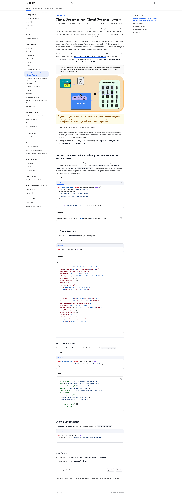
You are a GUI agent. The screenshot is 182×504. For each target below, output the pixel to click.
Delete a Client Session (140, 29)
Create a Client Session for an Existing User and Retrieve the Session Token (145, 19)
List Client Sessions (139, 23)
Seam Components (94, 67)
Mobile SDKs (48, 8)
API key (116, 118)
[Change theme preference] (154, 3)
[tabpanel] (90, 196)
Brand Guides (59, 8)
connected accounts (63, 59)
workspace (64, 122)
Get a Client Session (139, 26)
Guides (28, 8)
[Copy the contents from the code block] (121, 183)
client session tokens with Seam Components (89, 458)
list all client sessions (70, 236)
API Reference (37, 8)
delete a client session (66, 426)
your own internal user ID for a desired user (90, 56)
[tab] (60, 183)
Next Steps (136, 32)
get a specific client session (68, 348)
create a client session (66, 163)
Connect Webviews (79, 461)
